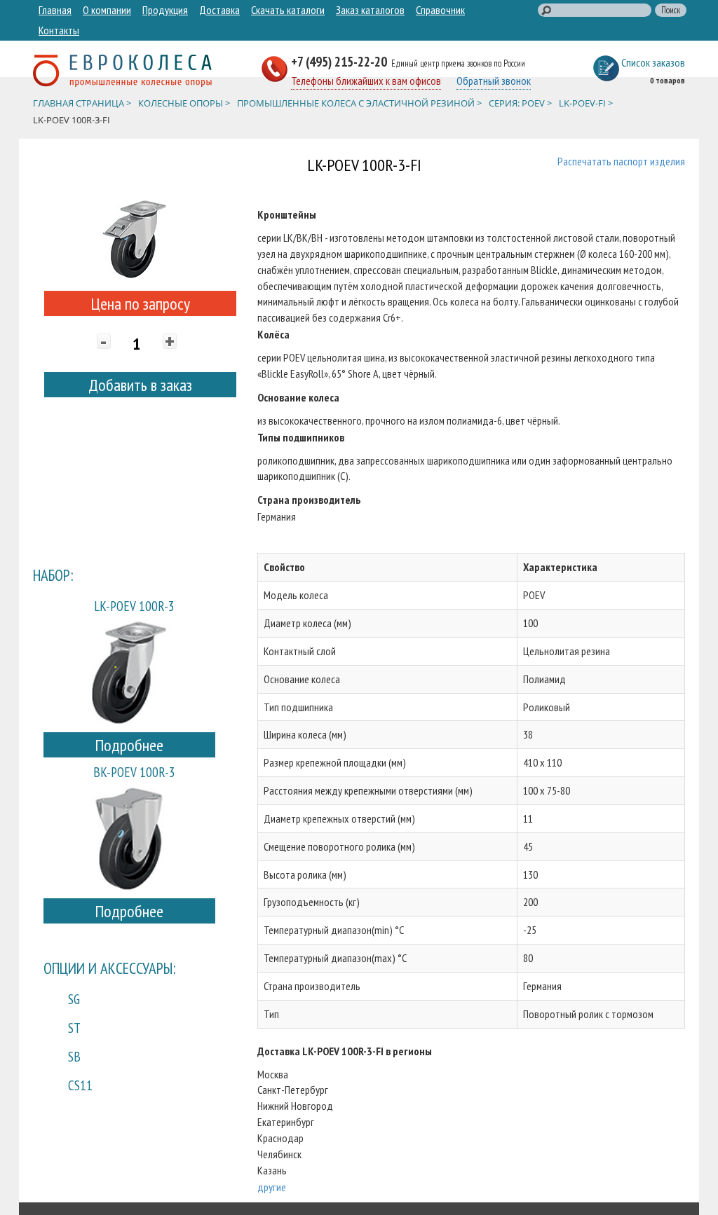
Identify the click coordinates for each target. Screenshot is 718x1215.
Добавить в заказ (140, 385)
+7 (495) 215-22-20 (340, 61)
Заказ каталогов (370, 10)
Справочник (440, 10)
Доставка (219, 10)
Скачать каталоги (288, 10)
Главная (55, 10)
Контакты (59, 30)
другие (271, 1187)
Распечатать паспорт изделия (621, 161)
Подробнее (129, 745)
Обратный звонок (493, 81)
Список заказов (653, 62)
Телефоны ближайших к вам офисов (366, 81)
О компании (107, 10)
